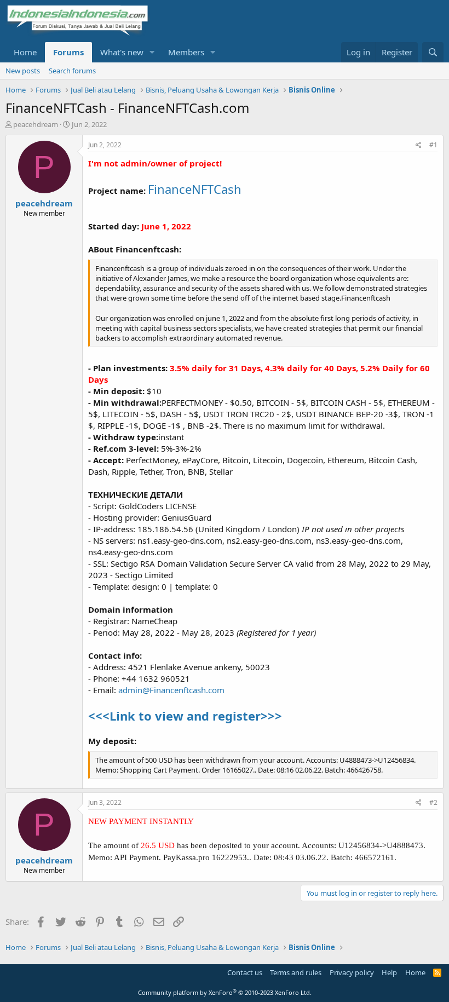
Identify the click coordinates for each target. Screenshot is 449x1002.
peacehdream (35, 124)
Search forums (72, 71)
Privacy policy (352, 972)
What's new (121, 52)
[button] (152, 52)
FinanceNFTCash (194, 189)
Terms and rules (295, 972)
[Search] (433, 52)
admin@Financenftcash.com (171, 689)
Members (186, 52)
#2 (433, 802)
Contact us (244, 972)
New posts (22, 71)
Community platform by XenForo (225, 992)
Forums (68, 52)
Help (389, 972)
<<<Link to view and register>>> (185, 715)
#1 (433, 144)
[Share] (418, 145)
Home (25, 52)
